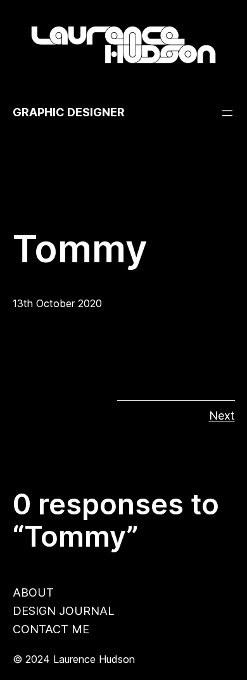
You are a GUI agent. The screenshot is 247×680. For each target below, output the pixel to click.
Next (222, 415)
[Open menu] (227, 113)
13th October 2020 (57, 303)
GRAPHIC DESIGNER (69, 112)
